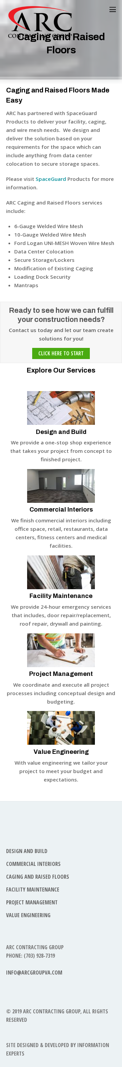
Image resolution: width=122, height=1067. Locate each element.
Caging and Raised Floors (37, 876)
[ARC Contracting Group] (40, 35)
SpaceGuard (51, 178)
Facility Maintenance (61, 596)
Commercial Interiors (61, 509)
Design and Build (61, 432)
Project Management (61, 674)
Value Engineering (61, 751)
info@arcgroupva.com (34, 972)
